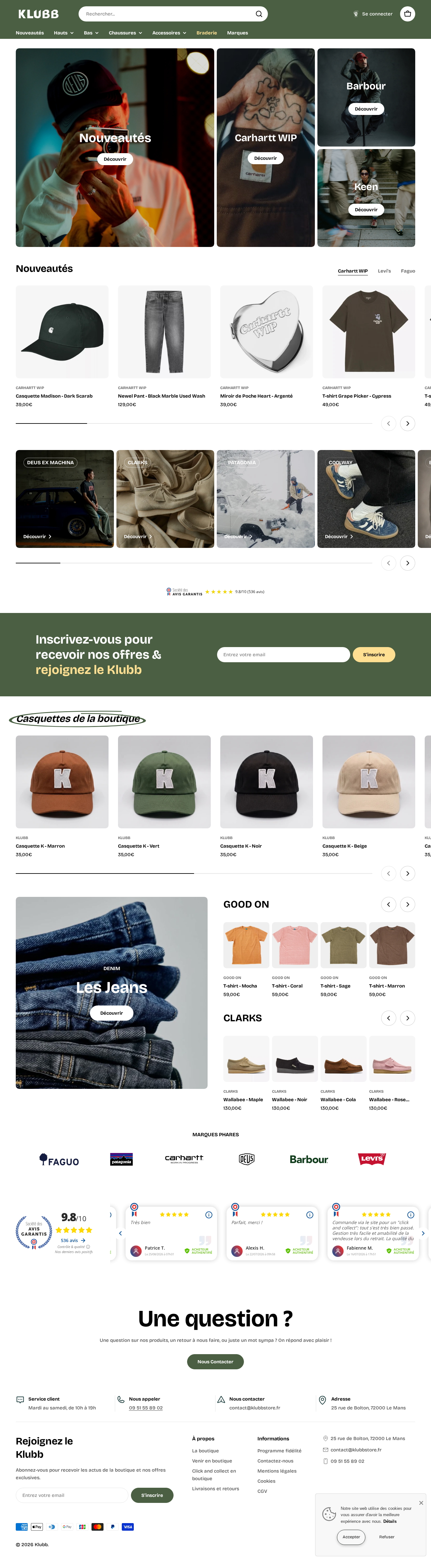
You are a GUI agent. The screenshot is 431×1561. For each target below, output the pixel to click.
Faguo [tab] (408, 271)
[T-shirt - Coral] (295, 945)
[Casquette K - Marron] (62, 781)
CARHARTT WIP (30, 388)
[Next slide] (407, 423)
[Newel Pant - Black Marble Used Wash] (164, 331)
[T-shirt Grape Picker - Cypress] (368, 331)
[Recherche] (259, 14)
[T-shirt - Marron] (392, 945)
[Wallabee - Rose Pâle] (392, 1059)
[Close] (421, 1502)
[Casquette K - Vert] (164, 781)
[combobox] (173, 13)
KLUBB (22, 838)
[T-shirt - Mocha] (246, 945)
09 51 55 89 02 (146, 1408)
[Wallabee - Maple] (246, 1059)
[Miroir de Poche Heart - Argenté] (266, 331)
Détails (390, 1521)
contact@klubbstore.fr (356, 1450)
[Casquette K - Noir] (266, 781)
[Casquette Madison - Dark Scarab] (62, 331)
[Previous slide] (388, 423)
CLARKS (230, 1091)
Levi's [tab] (384, 271)
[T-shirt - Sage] (344, 945)
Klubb (41, 1544)
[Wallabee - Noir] (295, 1059)
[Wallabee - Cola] (344, 1059)
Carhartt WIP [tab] (353, 271)
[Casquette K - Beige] (368, 781)
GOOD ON (232, 978)
